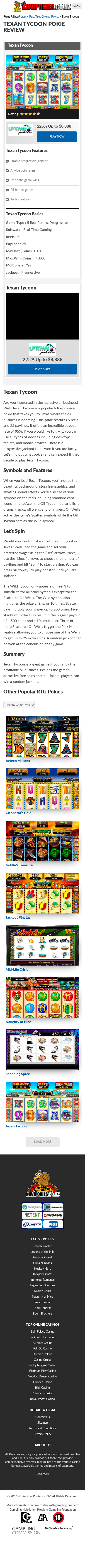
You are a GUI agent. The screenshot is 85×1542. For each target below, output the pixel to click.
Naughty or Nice (42, 1296)
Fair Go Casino (42, 1348)
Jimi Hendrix (42, 1308)
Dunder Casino (42, 1382)
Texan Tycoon (42, 1302)
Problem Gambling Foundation (56, 1509)
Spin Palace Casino (42, 1331)
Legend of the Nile (42, 1252)
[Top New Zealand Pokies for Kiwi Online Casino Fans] (42, 6)
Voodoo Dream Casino (42, 1376)
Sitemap (42, 1422)
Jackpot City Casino (42, 1337)
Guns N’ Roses (42, 1263)
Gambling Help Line (22, 1509)
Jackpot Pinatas (43, 1274)
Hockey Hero (42, 1268)
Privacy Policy (42, 1434)
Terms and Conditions (42, 1428)
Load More (42, 1141)
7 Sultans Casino (42, 1393)
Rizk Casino (42, 1387)
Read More (43, 1474)
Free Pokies (20, 16)
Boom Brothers (42, 1313)
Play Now (57, 136)
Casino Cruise (42, 1359)
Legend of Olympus (42, 1285)
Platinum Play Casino (42, 1371)
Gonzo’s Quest (42, 1257)
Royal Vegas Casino (42, 1399)
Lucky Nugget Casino (42, 1365)
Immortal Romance (42, 1279)
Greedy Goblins (42, 1246)
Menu (76, 6)
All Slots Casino (42, 1343)
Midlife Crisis (42, 1291)
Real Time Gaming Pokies (44, 16)
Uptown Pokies (42, 1354)
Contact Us (42, 1417)
